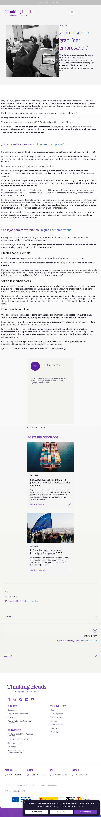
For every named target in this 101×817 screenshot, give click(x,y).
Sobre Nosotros (56, 724)
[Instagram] (15, 699)
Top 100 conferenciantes (18, 713)
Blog (52, 710)
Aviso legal (9, 785)
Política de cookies (49, 785)
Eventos (53, 721)
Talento (53, 728)
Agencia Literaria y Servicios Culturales (19, 722)
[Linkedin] (26, 699)
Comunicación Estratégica (18, 739)
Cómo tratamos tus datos (27, 785)
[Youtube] (32, 699)
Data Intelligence (15, 743)
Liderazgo (12, 747)
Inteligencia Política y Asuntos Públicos (20, 735)
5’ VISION (12, 717)
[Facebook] (20, 699)
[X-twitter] (9, 699)
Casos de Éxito (56, 717)
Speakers (11, 710)
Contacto (54, 732)
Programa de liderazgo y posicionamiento (17, 751)
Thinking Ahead (56, 713)
